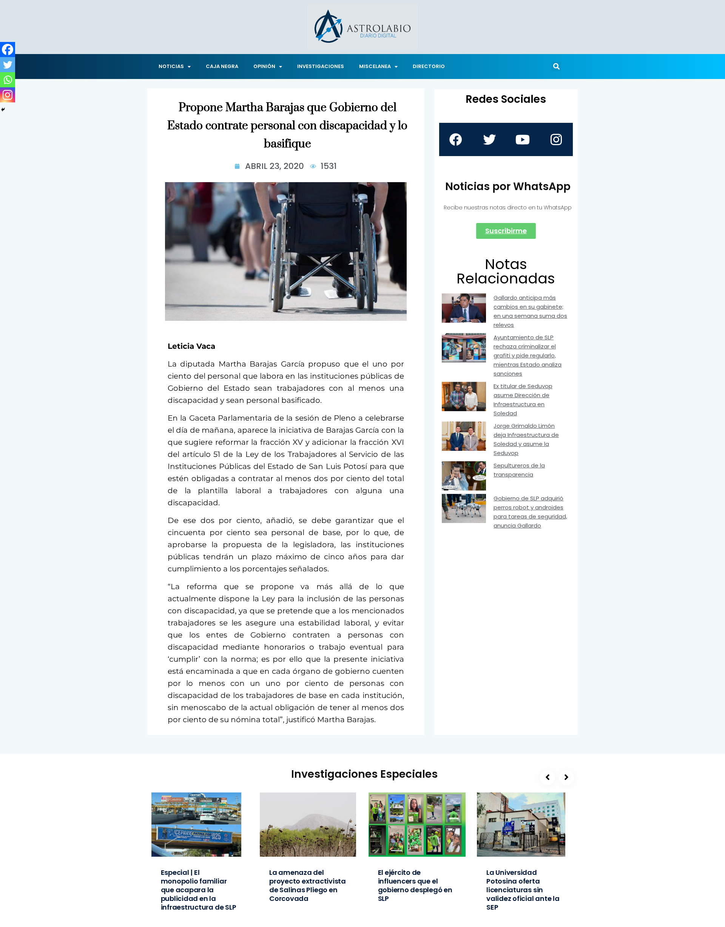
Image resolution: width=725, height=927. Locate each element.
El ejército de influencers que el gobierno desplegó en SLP (415, 885)
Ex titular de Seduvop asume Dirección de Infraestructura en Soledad (523, 399)
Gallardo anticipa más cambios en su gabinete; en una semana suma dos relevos (530, 311)
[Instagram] (7, 94)
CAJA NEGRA (222, 66)
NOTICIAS (171, 66)
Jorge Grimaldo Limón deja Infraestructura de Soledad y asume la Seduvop (526, 439)
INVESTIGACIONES (320, 66)
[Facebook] (7, 49)
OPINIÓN (264, 66)
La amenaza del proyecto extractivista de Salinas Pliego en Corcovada (307, 885)
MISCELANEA (375, 66)
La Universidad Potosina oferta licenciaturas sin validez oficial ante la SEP (523, 890)
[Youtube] (522, 139)
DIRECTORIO (429, 66)
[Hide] (3, 110)
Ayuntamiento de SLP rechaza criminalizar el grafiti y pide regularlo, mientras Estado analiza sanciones (527, 355)
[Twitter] (7, 64)
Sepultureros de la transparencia (519, 469)
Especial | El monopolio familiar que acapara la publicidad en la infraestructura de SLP (198, 890)
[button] (556, 66)
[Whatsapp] (7, 79)
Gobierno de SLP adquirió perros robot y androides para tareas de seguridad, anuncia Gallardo (530, 511)
